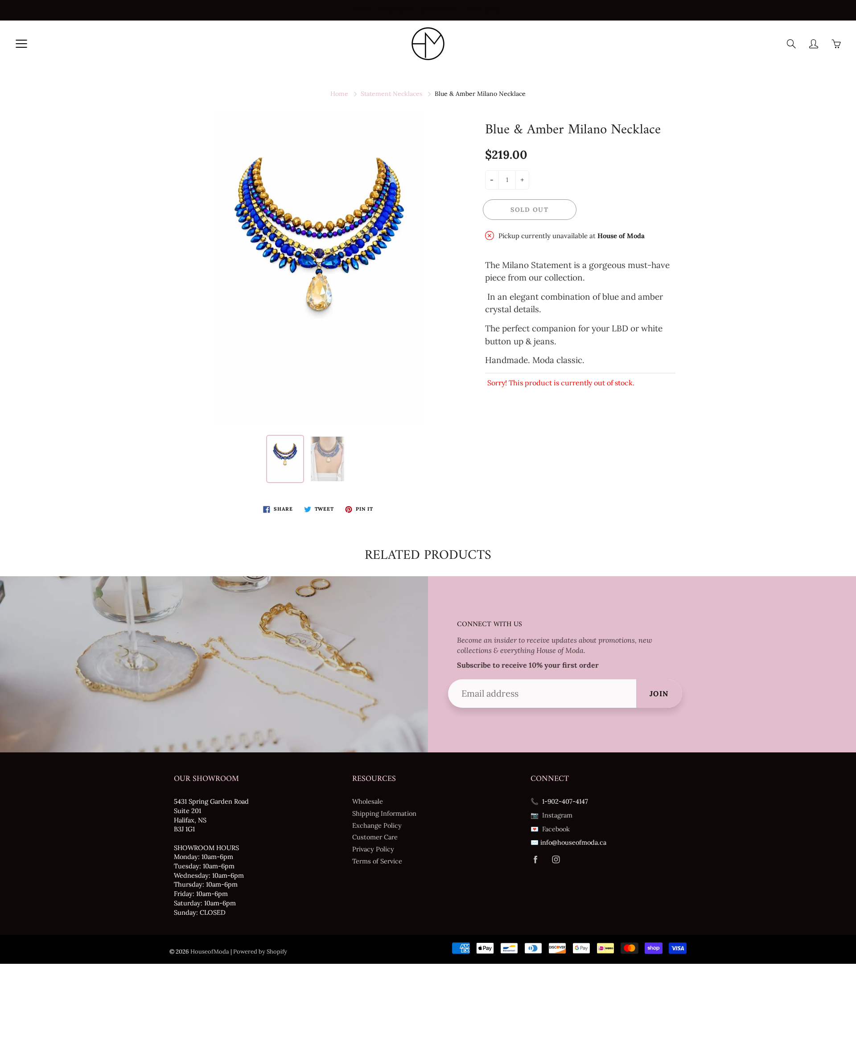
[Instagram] (556, 859)
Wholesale (367, 801)
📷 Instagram (551, 815)
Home (339, 94)
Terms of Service (377, 861)
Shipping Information (384, 813)
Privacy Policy (373, 849)
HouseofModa (209, 951)
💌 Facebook (550, 829)
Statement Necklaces (391, 94)
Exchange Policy (377, 825)
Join (659, 693)
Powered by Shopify (260, 951)
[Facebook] (535, 859)
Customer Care (375, 837)
